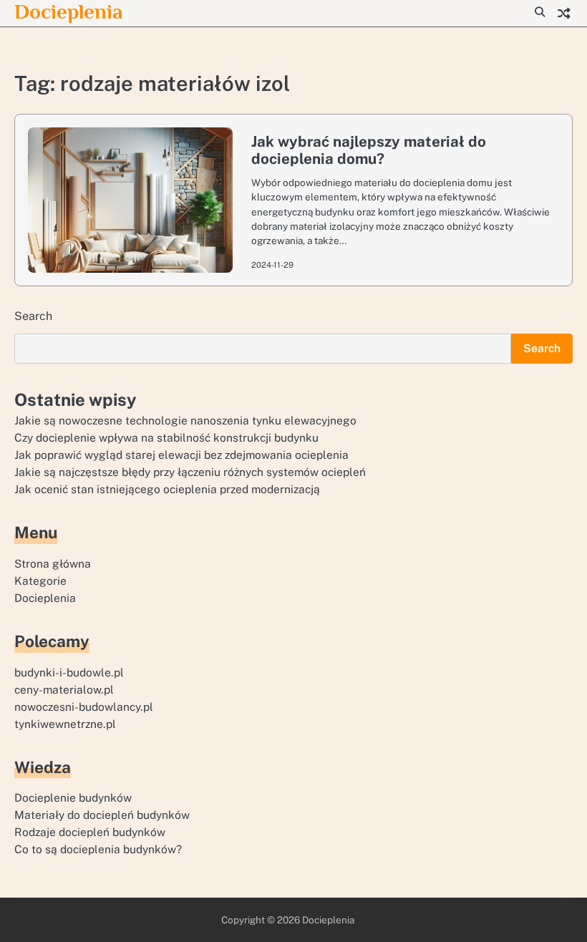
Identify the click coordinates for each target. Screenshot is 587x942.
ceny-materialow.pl (64, 689)
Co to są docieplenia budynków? (98, 849)
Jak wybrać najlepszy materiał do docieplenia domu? (368, 150)
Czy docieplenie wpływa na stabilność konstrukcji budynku (166, 437)
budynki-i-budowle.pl (69, 672)
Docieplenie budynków (73, 797)
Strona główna (52, 563)
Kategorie (40, 580)
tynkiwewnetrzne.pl (65, 723)
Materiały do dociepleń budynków (102, 814)
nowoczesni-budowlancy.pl (83, 706)
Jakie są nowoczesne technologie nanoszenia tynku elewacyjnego (185, 420)
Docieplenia (68, 11)
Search (33, 316)
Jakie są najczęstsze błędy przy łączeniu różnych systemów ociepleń (190, 471)
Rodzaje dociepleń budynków (89, 831)
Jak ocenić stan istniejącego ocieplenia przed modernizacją (167, 488)
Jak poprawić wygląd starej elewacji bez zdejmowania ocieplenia (181, 454)
